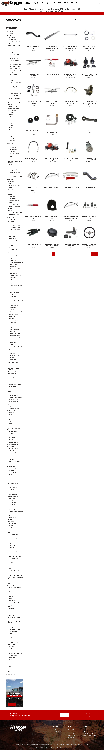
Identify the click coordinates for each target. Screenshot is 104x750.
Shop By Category (27, 2)
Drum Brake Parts (12, 159)
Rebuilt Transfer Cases (14, 581)
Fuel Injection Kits (14, 329)
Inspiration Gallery (57, 731)
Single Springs (11, 600)
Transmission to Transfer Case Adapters (14, 372)
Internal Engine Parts (15, 275)
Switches (10, 247)
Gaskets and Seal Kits (15, 268)
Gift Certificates (11, 426)
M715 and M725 (11, 644)
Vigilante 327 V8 (12, 349)
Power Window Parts (13, 240)
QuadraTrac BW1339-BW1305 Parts (15, 578)
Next (95, 254)
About (59, 3)
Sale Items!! (10, 31)
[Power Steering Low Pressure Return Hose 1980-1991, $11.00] (70, 207)
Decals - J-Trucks (12, 106)
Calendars (11, 412)
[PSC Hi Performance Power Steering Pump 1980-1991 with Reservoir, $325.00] (89, 92)
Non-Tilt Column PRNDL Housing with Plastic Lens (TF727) (33, 189)
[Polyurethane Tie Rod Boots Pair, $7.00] (33, 122)
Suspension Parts (11, 585)
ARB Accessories (12, 39)
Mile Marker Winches (15, 504)
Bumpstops (11, 589)
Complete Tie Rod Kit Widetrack (33, 74)
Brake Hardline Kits (13, 145)
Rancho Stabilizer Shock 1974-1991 (71, 188)
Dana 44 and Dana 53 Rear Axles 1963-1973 (15, 46)
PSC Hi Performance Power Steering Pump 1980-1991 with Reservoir (89, 103)
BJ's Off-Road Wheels (13, 638)
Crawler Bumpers (12, 196)
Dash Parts (11, 450)
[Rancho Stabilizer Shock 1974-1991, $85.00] (70, 178)
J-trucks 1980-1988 (13, 404)
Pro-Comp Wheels (12, 640)
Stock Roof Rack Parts (13, 134)
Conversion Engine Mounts (15, 366)
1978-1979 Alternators (15, 227)
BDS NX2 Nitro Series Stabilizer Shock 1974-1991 (52, 47)
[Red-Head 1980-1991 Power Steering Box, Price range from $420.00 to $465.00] (70, 65)
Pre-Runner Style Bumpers (15, 212)
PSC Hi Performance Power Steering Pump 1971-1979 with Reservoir (89, 160)
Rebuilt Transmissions (14, 554)
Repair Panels (11, 132)
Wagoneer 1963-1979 (13, 406)
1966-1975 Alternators (15, 223)
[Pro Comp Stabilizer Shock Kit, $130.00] (70, 149)
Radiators (10, 187)
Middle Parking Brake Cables (15, 173)
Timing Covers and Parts (16, 285)
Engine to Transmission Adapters (14, 368)
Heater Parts (11, 439)
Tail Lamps (11, 481)
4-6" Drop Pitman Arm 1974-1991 (33, 47)
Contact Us (11, 704)
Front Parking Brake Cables (15, 169)
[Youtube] (90, 715)
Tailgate (10, 136)
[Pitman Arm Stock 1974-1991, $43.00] (89, 122)
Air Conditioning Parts (13, 431)
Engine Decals (11, 316)
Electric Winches (12, 500)
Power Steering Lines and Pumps (14, 621)
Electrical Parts (11, 219)
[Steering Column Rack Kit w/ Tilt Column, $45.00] (33, 92)
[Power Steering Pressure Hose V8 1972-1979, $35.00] (33, 149)
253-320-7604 (88, 733)
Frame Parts (11, 119)
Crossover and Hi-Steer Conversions (14, 618)
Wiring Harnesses (12, 249)
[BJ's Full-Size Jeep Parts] (11, 3)
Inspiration (74, 3)
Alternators (11, 221)
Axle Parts (9, 35)
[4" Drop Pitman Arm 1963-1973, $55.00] (89, 178)
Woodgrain (11, 138)
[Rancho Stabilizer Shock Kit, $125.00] (51, 65)
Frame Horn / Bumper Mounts (13, 201)
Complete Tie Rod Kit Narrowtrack (52, 102)
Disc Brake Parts (12, 151)
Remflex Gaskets (12, 386)
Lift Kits (10, 592)
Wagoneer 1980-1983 (13, 408)
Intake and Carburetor (15, 340)
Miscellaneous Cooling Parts (15, 185)
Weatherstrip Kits (12, 545)
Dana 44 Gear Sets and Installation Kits (15, 57)
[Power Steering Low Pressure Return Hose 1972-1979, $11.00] (51, 178)
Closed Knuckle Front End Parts (14, 42)
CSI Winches (13, 502)
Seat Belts (11, 459)
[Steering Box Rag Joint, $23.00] (70, 122)
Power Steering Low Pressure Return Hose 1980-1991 (70, 217)
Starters (10, 245)
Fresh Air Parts (12, 437)
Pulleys (11, 279)
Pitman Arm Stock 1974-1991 (89, 130)
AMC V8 (10, 254)
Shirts (9, 419)
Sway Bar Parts (12, 608)
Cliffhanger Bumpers (13, 214)
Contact (66, 3)
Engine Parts (10, 252)
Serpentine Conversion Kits (15, 282)
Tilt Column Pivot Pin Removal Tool (33, 244)
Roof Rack (11, 541)
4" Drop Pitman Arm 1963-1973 (89, 188)
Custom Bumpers (11, 194)
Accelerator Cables (14, 255)
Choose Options (70, 62)
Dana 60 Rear (11, 77)
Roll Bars (10, 525)
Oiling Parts (13, 277)
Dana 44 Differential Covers (15, 51)
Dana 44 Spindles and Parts (15, 71)
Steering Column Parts (14, 629)
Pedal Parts (11, 457)
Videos (10, 423)
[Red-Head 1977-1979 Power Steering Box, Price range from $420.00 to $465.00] (51, 149)
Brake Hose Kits (12, 147)
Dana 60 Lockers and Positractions (15, 87)
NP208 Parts (11, 573)
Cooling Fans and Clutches (15, 192)
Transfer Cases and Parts (13, 561)
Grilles (10, 123)
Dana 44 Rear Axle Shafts (16, 66)
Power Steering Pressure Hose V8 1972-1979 (33, 159)
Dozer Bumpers (12, 198)
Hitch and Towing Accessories (14, 442)
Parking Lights (12, 476)
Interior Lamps (12, 472)
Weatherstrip (10, 532)
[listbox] (89, 20)
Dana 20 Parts (11, 562)
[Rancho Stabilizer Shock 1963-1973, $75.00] (33, 207)
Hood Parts (11, 125)
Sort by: (77, 20)
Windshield (11, 547)
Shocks (10, 598)
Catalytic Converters (13, 377)
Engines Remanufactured (16, 262)
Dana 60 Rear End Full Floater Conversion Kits (15, 92)
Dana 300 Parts (12, 565)
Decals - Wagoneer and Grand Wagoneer (14, 109)
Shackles (10, 594)
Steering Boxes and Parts (14, 627)
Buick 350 (10, 288)
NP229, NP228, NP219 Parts (15, 575)
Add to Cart (33, 35)
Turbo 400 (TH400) (13, 558)
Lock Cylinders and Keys (13, 483)
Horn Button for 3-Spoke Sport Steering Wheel (52, 244)
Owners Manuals (12, 487)
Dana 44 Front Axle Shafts (16, 54)
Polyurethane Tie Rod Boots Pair (33, 131)
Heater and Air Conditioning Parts (14, 428)
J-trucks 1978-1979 (13, 401)
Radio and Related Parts (14, 243)
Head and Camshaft (15, 338)
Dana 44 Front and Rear (14, 49)
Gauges (10, 234)
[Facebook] (86, 715)
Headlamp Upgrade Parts (14, 468)
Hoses (9, 183)
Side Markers (11, 479)
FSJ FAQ (47, 2)
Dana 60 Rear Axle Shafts (16, 90)
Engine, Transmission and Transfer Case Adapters (13, 363)
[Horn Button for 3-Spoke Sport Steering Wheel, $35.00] (51, 235)
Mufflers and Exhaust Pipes (15, 384)
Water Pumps (11, 189)
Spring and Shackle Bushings (15, 602)
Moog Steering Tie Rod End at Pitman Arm (71, 244)
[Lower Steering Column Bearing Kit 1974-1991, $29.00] (89, 37)
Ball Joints (11, 624)
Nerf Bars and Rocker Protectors (13, 520)
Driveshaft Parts (11, 217)
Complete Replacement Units (14, 434)
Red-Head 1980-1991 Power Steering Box (70, 74)
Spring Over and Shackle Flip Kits (15, 605)
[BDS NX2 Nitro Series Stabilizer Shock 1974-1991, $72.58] (51, 37)
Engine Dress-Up (14, 258)
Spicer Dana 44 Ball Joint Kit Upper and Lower (89, 74)
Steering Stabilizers (13, 631)
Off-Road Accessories (13, 129)
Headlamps (11, 470)
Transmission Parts (12, 550)
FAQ (42, 3)
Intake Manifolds (14, 305)
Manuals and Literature (13, 485)
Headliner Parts (12, 452)
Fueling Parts (13, 266)
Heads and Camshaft (15, 273)
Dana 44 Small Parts (15, 68)
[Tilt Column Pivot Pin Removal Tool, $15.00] (33, 235)
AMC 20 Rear (11, 37)
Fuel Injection (13, 264)
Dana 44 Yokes (13, 74)
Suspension (11, 664)
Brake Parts (10, 143)
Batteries (10, 232)
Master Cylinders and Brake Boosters (15, 162)
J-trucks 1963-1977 (13, 399)
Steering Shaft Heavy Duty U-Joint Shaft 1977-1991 (70, 47)
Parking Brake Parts (13, 167)
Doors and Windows (13, 534)
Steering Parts (10, 615)
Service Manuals (12, 494)
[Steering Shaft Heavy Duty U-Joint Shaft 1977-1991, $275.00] (70, 37)
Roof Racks (11, 527)
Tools (8, 583)
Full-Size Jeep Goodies (12, 410)
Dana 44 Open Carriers (15, 64)
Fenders (10, 116)
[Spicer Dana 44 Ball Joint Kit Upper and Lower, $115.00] (89, 65)
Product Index (71, 733)
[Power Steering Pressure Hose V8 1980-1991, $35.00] (70, 92)
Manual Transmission (13, 551)
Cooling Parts (10, 181)
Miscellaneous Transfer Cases (14, 567)
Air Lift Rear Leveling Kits (14, 587)
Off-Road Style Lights (13, 523)
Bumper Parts (11, 140)
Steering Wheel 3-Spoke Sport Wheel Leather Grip (89, 244)
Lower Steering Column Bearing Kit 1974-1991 (89, 47)
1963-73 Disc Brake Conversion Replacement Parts (16, 155)
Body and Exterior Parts (13, 101)
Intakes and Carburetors (13, 444)
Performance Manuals (14, 492)
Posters (10, 417)
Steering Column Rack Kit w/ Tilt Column (33, 102)
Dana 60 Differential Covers (15, 79)
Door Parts (11, 112)
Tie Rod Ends (11, 633)
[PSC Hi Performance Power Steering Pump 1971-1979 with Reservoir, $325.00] (89, 149)
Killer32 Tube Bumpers (14, 206)
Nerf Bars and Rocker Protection (13, 209)
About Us (55, 729)
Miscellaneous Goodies (14, 414)
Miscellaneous (12, 127)
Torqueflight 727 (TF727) (14, 556)
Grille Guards (11, 509)
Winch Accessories (13, 530)
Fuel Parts (9, 391)
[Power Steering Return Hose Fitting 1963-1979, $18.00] (51, 122)
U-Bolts (10, 613)
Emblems (10, 114)
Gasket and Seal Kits (15, 303)
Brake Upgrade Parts (13, 149)
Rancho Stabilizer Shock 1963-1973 (33, 217)
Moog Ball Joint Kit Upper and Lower (89, 217)
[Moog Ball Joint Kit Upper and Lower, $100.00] (89, 207)
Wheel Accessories (13, 642)
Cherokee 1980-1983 (13, 395)
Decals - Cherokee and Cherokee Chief (14, 103)
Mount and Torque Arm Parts (15, 570)
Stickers (10, 421)
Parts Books (11, 489)
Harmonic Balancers (15, 271)
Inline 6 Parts (11, 318)
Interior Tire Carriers (13, 204)
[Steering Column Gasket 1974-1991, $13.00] (51, 207)
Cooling (12, 294)
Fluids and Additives (12, 389)
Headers (10, 382)
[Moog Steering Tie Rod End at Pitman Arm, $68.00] (70, 235)
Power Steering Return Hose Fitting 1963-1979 (52, 131)
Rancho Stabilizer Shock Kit (52, 74)
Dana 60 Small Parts (15, 95)
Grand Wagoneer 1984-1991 (15, 397)
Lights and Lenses (11, 466)
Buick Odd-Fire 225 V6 (13, 314)
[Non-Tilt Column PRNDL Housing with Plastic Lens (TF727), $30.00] (33, 178)
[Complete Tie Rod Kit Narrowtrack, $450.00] (51, 92)
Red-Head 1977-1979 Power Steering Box (52, 159)
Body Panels (11, 648)
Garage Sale (10, 33)
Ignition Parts (11, 236)
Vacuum (10, 666)
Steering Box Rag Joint (71, 130)
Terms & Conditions (72, 737)
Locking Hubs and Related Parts (14, 514)
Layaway (9, 464)
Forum (53, 3)
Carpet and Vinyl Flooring (14, 448)
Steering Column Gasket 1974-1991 (52, 217)
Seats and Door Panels (14, 461)
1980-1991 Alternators (15, 229)
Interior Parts (10, 446)
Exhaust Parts (10, 376)
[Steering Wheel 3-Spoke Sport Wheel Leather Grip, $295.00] (89, 235)
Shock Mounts (11, 596)
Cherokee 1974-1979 (13, 393)
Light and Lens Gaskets (14, 538)
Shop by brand (36, 2)
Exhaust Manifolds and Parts (15, 380)
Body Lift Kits (11, 498)
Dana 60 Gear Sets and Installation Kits (15, 83)
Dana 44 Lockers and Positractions (15, 61)
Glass (9, 121)
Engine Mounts (13, 260)
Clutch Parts (10, 179)
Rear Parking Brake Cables (16, 176)
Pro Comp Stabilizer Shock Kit (71, 158)
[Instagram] (81, 715)
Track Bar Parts (12, 611)
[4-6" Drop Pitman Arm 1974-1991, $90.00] (33, 37)
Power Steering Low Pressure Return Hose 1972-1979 (52, 188)
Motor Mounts (13, 357)
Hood (9, 536)
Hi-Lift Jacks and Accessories (15, 511)
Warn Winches (13, 507)
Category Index (71, 735)
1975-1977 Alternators (15, 225)
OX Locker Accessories (14, 98)
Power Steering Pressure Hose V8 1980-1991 (71, 102)
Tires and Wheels (11, 636)
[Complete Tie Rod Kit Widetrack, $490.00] (33, 65)
